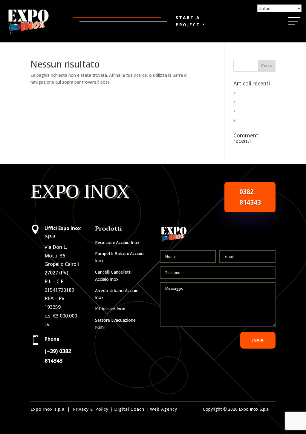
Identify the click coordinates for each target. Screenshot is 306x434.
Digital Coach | (131, 409)
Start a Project (188, 21)
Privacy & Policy (90, 409)
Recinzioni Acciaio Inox (117, 242)
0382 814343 (250, 196)
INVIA (258, 340)
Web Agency (163, 409)
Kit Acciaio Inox (110, 309)
